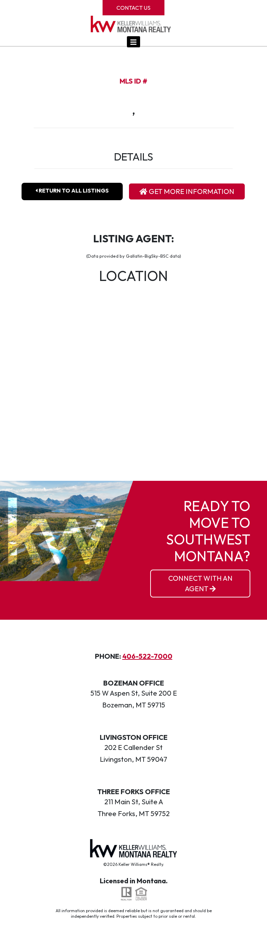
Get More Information (190, 191)
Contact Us (133, 7)
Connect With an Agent (200, 583)
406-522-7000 (147, 656)
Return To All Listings (73, 190)
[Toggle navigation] (133, 42)
